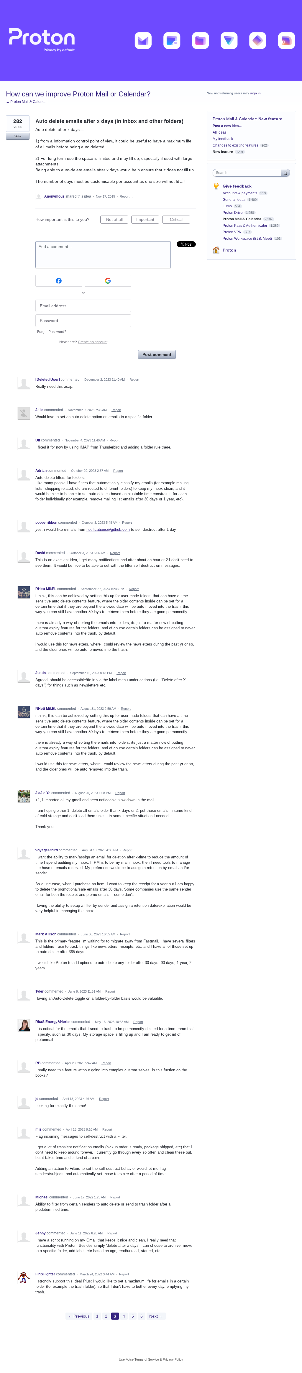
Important (147, 220)
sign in (255, 93)
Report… (126, 196)
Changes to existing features (235, 145)
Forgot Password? (51, 332)
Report (134, 379)
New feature (270, 118)
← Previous (79, 1316)
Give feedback (237, 186)
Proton (229, 250)
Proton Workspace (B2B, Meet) (248, 239)
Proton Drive (233, 213)
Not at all (117, 220)
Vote (17, 136)
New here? (83, 342)
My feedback (223, 139)
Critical (180, 220)
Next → (156, 1316)
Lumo (228, 206)
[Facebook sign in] (58, 281)
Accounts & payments (240, 193)
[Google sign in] (108, 281)
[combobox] (248, 173)
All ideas (219, 132)
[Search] (285, 172)
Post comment (156, 354)
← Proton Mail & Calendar (27, 102)
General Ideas (234, 200)
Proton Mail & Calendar (234, 118)
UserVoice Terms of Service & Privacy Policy (151, 1359)
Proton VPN (232, 232)
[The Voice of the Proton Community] (151, 40)
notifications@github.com (108, 529)
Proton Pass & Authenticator (245, 226)
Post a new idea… (227, 126)
